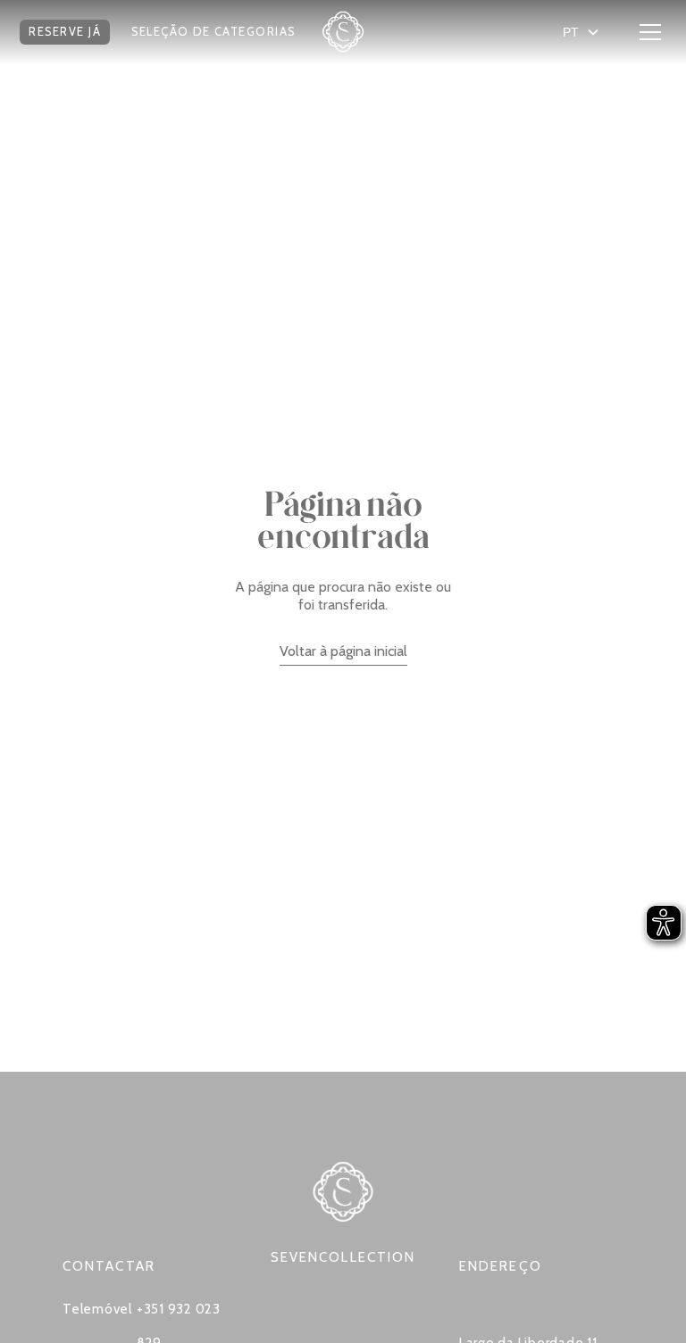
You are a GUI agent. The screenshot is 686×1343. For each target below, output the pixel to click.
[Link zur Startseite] (343, 32)
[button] (65, 32)
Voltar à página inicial (343, 650)
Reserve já (65, 31)
